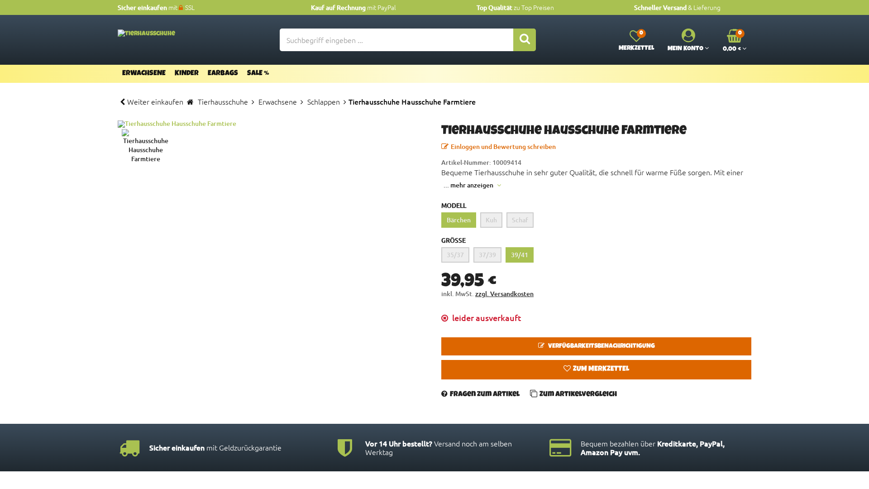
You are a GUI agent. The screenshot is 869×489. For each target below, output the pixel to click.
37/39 (487, 254)
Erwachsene (144, 73)
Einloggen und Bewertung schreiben (503, 146)
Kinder (187, 73)
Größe (453, 240)
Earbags (223, 73)
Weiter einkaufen (155, 101)
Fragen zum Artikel (485, 394)
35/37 (455, 254)
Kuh (491, 220)
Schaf (520, 220)
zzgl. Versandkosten (504, 293)
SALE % (258, 73)
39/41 (519, 254)
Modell (453, 205)
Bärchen (459, 220)
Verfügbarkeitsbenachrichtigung (601, 346)
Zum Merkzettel (601, 369)
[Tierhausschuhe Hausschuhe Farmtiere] (273, 124)
